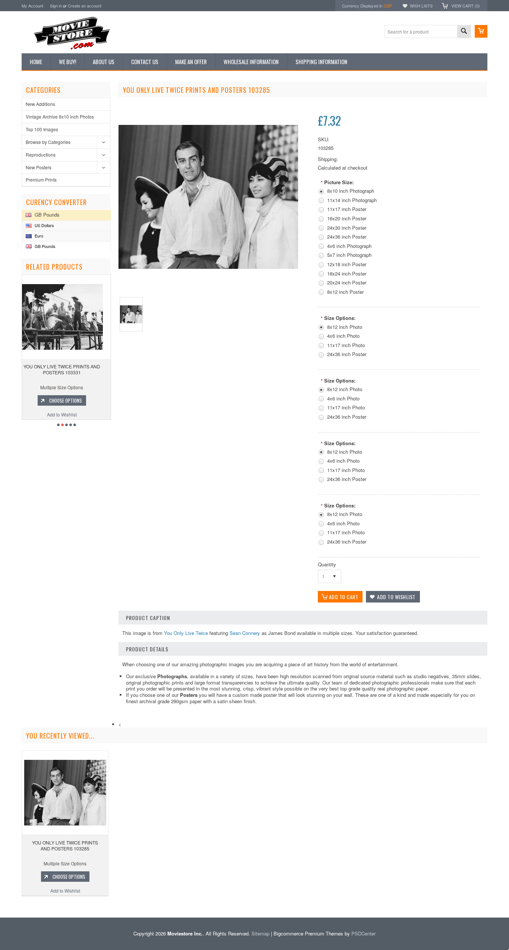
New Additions (40, 104)
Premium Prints (41, 179)
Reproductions (41, 154)
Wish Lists (421, 6)
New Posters (38, 167)
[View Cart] (481, 31)
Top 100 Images (42, 129)
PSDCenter (363, 933)
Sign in (56, 6)
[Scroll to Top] (0, 906)
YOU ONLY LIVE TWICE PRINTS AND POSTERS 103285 (65, 845)
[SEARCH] (464, 31)
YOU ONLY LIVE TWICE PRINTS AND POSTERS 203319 (67, 369)
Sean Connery (245, 632)
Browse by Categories (48, 142)
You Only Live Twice (186, 632)
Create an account (84, 6)
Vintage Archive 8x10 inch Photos (60, 116)
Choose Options (71, 400)
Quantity (327, 564)
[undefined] (208, 266)
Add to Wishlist (67, 414)
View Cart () (465, 6)
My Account (32, 6)
